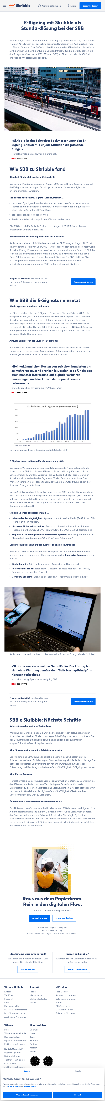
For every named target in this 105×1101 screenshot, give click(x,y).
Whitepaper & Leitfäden (15, 1033)
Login (73, 5)
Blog (6, 1029)
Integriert (8, 999)
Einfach (7, 991)
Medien (33, 1047)
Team (32, 1037)
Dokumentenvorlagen (66, 999)
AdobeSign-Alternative (15, 1017)
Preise (33, 991)
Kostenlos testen (90, 5)
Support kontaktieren (66, 995)
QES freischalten (63, 1006)
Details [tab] (78, 1071)
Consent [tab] (26, 1071)
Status (59, 1002)
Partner (33, 1044)
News (32, 1033)
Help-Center (61, 991)
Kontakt (33, 1051)
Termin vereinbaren (83, 282)
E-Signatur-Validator (65, 1013)
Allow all (77, 1095)
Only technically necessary (27, 1095)
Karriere (34, 1040)
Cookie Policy (14, 1086)
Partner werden (27, 969)
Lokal (6, 1002)
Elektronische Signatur (14, 1044)
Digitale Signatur (12, 1052)
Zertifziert (9, 995)
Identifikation (36, 995)
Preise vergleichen (64, 918)
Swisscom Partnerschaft (15, 1009)
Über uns (34, 1029)
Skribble (23, 5)
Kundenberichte (11, 1006)
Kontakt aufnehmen (51, 5)
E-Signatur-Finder (64, 1009)
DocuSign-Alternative (14, 1013)
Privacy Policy (30, 1086)
